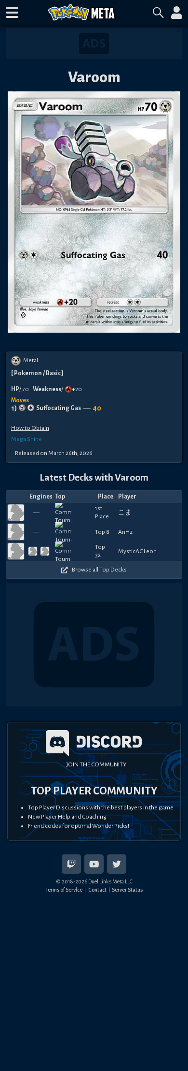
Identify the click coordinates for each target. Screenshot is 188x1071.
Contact (97, 890)
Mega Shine (26, 439)
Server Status (127, 890)
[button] (12, 12)
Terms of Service (63, 890)
